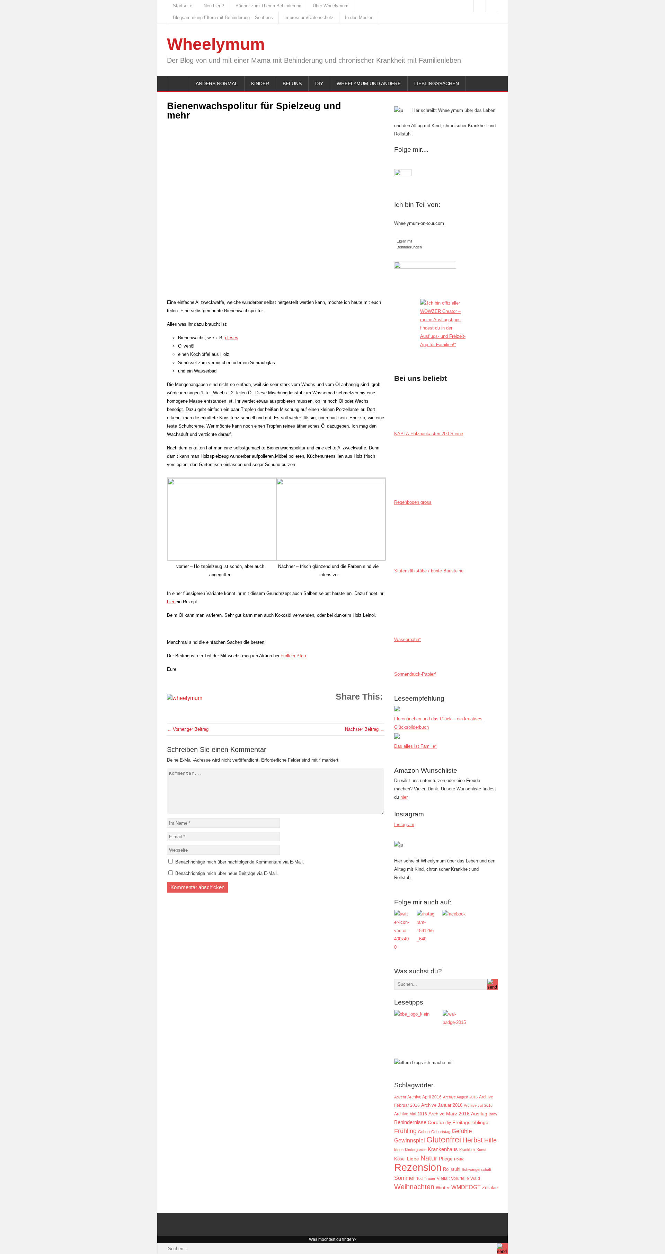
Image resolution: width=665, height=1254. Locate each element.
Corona (436, 1122)
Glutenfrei (443, 1139)
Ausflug (479, 1113)
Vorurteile (460, 1178)
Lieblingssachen (436, 83)
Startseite (182, 5)
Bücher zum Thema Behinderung (268, 5)
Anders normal (217, 83)
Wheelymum (216, 44)
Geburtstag (440, 1132)
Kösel (400, 1158)
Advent (400, 1097)
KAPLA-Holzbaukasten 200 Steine (428, 433)
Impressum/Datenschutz (309, 17)
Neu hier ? (214, 5)
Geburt (424, 1132)
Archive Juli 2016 (478, 1105)
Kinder (260, 83)
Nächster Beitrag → (364, 729)
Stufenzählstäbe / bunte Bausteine (428, 570)
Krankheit (467, 1150)
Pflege (446, 1158)
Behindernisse (410, 1122)
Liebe (413, 1158)
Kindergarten (415, 1150)
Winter (443, 1187)
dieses (231, 337)
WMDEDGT (466, 1187)
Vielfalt (443, 1178)
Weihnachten (414, 1187)
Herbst (472, 1140)
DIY (319, 83)
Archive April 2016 (424, 1097)
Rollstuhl (451, 1169)
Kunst (481, 1150)
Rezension (418, 1167)
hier (171, 601)
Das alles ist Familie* (415, 746)
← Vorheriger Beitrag (188, 729)
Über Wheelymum (330, 5)
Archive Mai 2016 (410, 1114)
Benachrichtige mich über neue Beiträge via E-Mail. (226, 873)
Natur (428, 1158)
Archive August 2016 (460, 1097)
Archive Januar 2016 (441, 1105)
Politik (459, 1159)
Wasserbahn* (407, 639)
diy (448, 1122)
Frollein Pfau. (294, 655)
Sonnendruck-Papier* (415, 674)
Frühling (405, 1130)
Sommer (404, 1178)
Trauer (429, 1178)
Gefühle (462, 1131)
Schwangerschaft (476, 1169)
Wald (475, 1178)
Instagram (404, 824)
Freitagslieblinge (470, 1122)
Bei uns (292, 83)
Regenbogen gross (413, 502)
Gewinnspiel (409, 1140)
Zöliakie (490, 1187)
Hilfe (490, 1140)
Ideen (399, 1150)
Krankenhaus (443, 1149)
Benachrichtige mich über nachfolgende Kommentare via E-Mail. (239, 862)
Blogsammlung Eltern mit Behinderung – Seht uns (223, 17)
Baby (493, 1114)
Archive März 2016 (449, 1113)
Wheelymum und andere (369, 83)
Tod (419, 1178)
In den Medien (359, 17)
